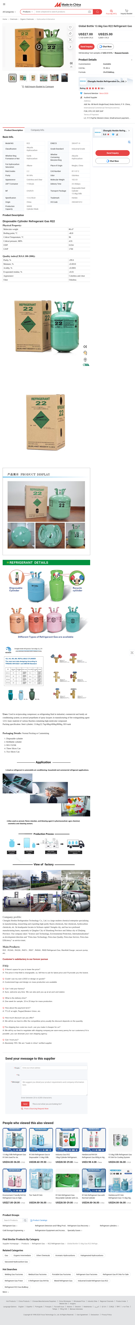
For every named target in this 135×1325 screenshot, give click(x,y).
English (21, 1307)
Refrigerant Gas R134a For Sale (116, 1274)
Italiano (69, 1307)
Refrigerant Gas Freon (14, 1280)
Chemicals (13, 19)
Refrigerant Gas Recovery (78, 1225)
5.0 (105, 134)
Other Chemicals (43, 1255)
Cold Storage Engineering (13, 1230)
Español (29, 1307)
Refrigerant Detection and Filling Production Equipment (57, 1225)
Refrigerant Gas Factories (86, 1274)
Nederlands (88, 1307)
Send (25, 1104)
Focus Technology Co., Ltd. (50, 1315)
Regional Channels (106, 1301)
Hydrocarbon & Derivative (46, 19)
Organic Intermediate (22, 1255)
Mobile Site (63, 1303)
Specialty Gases (74, 1230)
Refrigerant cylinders (108, 1225)
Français (48, 1307)
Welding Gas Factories (14, 1274)
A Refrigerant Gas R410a (38, 1280)
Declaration (95, 1315)
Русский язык (59, 1307)
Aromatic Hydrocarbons (65, 1255)
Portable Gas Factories (61, 1274)
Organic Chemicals (27, 19)
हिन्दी (118, 1307)
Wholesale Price (79, 1301)
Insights (73, 1303)
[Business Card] (129, 141)
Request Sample (122, 53)
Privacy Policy (107, 1315)
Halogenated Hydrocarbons (92, 1255)
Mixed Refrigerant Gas (63, 1280)
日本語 (111, 1307)
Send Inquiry (87, 46)
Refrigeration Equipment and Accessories (52, 1230)
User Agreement (82, 1315)
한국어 (104, 1307)
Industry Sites (92, 1301)
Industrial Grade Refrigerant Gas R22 (93, 1280)
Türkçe (54, 1309)
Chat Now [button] (107, 46)
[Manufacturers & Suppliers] (67, 4)
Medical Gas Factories (37, 1274)
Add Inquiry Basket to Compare (39, 86)
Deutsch (78, 1307)
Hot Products (11, 1301)
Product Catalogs (39, 1220)
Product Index (121, 1301)
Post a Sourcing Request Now (35, 1108)
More (5, 1292)
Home (5, 19)
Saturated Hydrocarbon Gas (16, 1261)
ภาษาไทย (125, 1307)
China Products (24, 1301)
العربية (97, 1307)
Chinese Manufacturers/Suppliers (44, 1301)
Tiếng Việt (63, 1309)
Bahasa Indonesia (76, 1309)
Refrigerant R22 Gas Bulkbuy (16, 1287)
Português (38, 1307)
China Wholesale (65, 1301)
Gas (6, 1255)
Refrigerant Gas (9, 1225)
